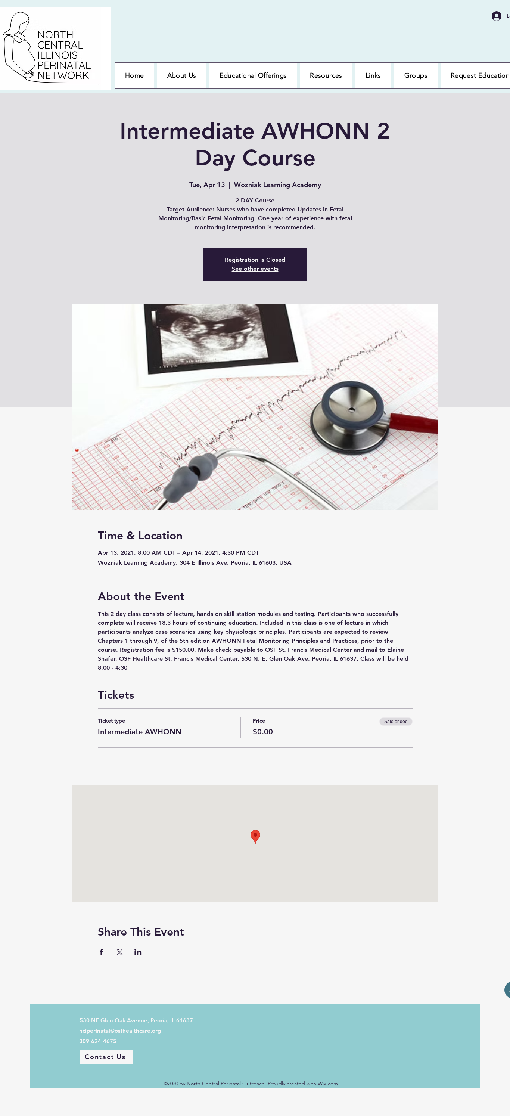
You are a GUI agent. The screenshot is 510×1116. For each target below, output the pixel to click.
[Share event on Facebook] (101, 952)
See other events (255, 268)
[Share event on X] (119, 952)
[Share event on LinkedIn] (138, 952)
